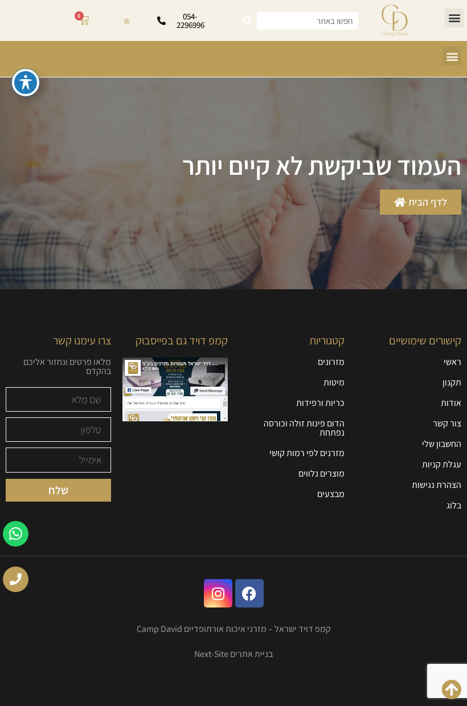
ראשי (452, 362)
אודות (451, 403)
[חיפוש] (248, 21)
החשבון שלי (441, 444)
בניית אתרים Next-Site (233, 654)
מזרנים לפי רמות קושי (307, 453)
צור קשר (447, 423)
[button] (454, 18)
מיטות (334, 382)
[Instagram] (218, 593)
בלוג (453, 505)
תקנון (452, 382)
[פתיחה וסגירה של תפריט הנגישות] (25, 82)
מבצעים (331, 494)
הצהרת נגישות (436, 485)
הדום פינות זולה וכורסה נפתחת (304, 427)
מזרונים (331, 362)
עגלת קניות (441, 464)
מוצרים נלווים (321, 473)
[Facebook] (249, 593)
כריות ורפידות (320, 403)
